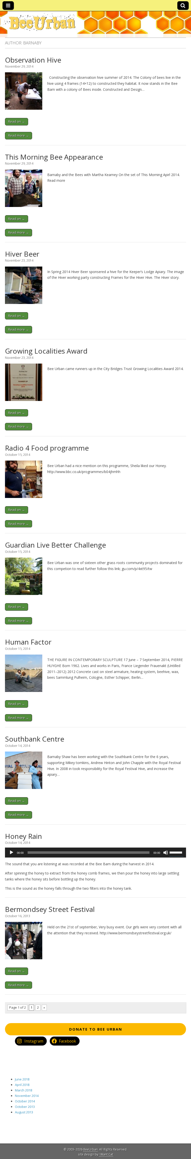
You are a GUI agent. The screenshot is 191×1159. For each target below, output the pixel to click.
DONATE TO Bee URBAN (95, 1029)
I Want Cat (106, 1154)
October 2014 (25, 1101)
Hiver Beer (22, 254)
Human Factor (28, 642)
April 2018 (22, 1084)
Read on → (16, 121)
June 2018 (22, 1079)
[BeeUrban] (95, 24)
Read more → (18, 135)
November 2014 (27, 1095)
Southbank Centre (34, 739)
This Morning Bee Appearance (54, 157)
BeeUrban (90, 1149)
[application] (95, 853)
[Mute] (165, 852)
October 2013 (25, 1106)
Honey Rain (23, 836)
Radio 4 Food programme (47, 448)
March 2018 (23, 1090)
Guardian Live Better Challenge (55, 545)
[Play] (11, 852)
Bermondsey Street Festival (50, 909)
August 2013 (24, 1112)
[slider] (177, 852)
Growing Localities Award (46, 351)
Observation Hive (33, 60)
